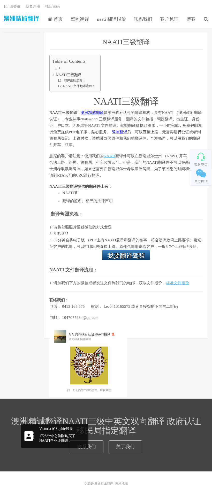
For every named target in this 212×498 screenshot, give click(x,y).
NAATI (109, 156)
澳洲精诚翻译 (21, 18)
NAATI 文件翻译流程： (79, 86)
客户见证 (169, 19)
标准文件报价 (177, 283)
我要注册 (33, 7)
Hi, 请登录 (12, 7)
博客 (191, 19)
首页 (57, 19)
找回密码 (52, 7)
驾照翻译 (80, 19)
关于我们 (125, 446)
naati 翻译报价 (111, 19)
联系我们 (143, 19)
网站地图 (121, 483)
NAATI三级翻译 (126, 42)
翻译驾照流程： (74, 80)
